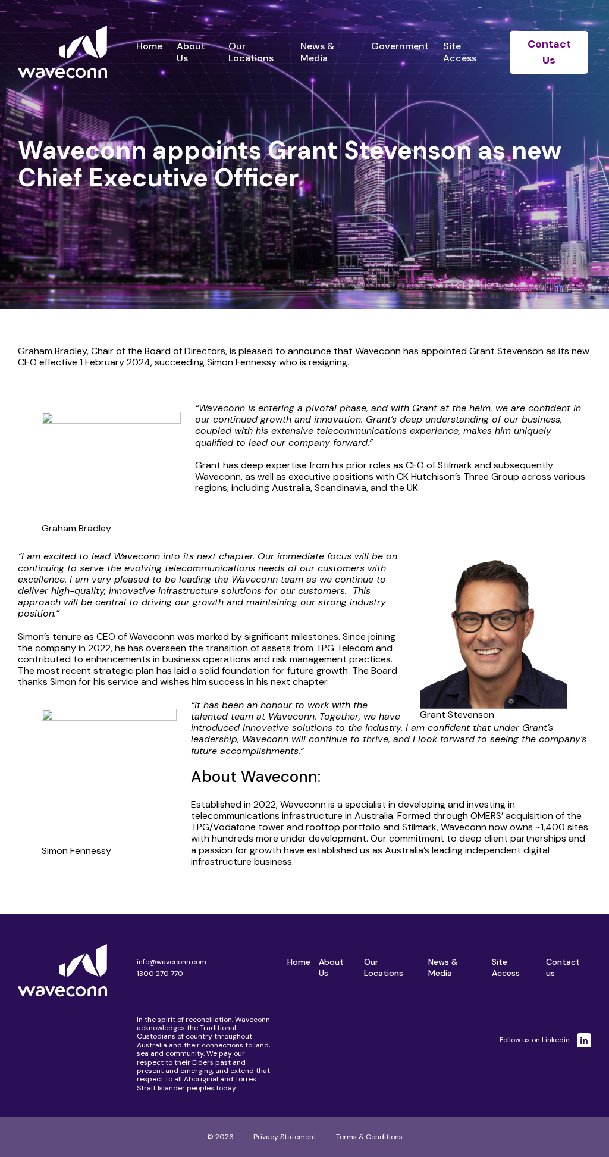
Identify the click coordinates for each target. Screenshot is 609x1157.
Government (400, 46)
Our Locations (251, 51)
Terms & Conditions (369, 1137)
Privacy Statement (284, 1137)
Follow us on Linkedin (535, 1040)
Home (149, 46)
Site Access (459, 51)
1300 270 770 (160, 973)
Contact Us (549, 52)
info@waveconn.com (171, 962)
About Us (191, 51)
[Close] (558, 46)
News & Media (317, 51)
